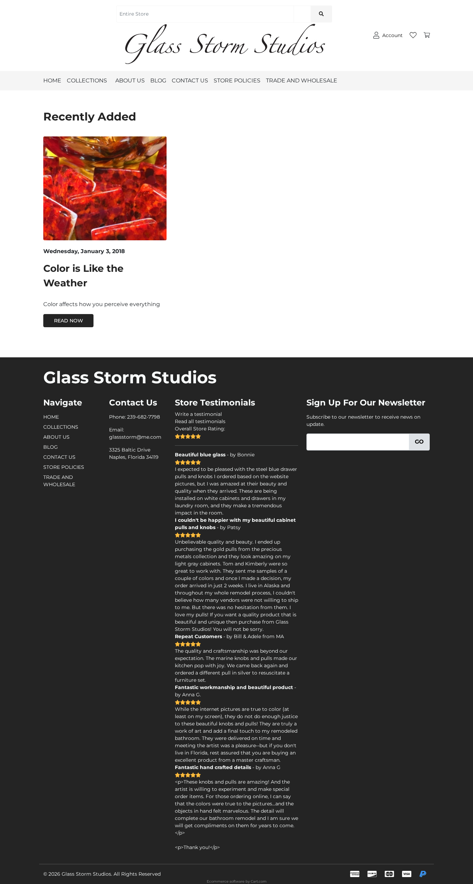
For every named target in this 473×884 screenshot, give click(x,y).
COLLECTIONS (87, 80)
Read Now (68, 321)
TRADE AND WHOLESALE (301, 80)
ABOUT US (130, 80)
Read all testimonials (200, 421)
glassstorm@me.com (135, 437)
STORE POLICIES (237, 80)
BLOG (158, 80)
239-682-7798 (143, 417)
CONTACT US (190, 80)
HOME (52, 80)
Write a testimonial (198, 414)
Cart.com (259, 881)
